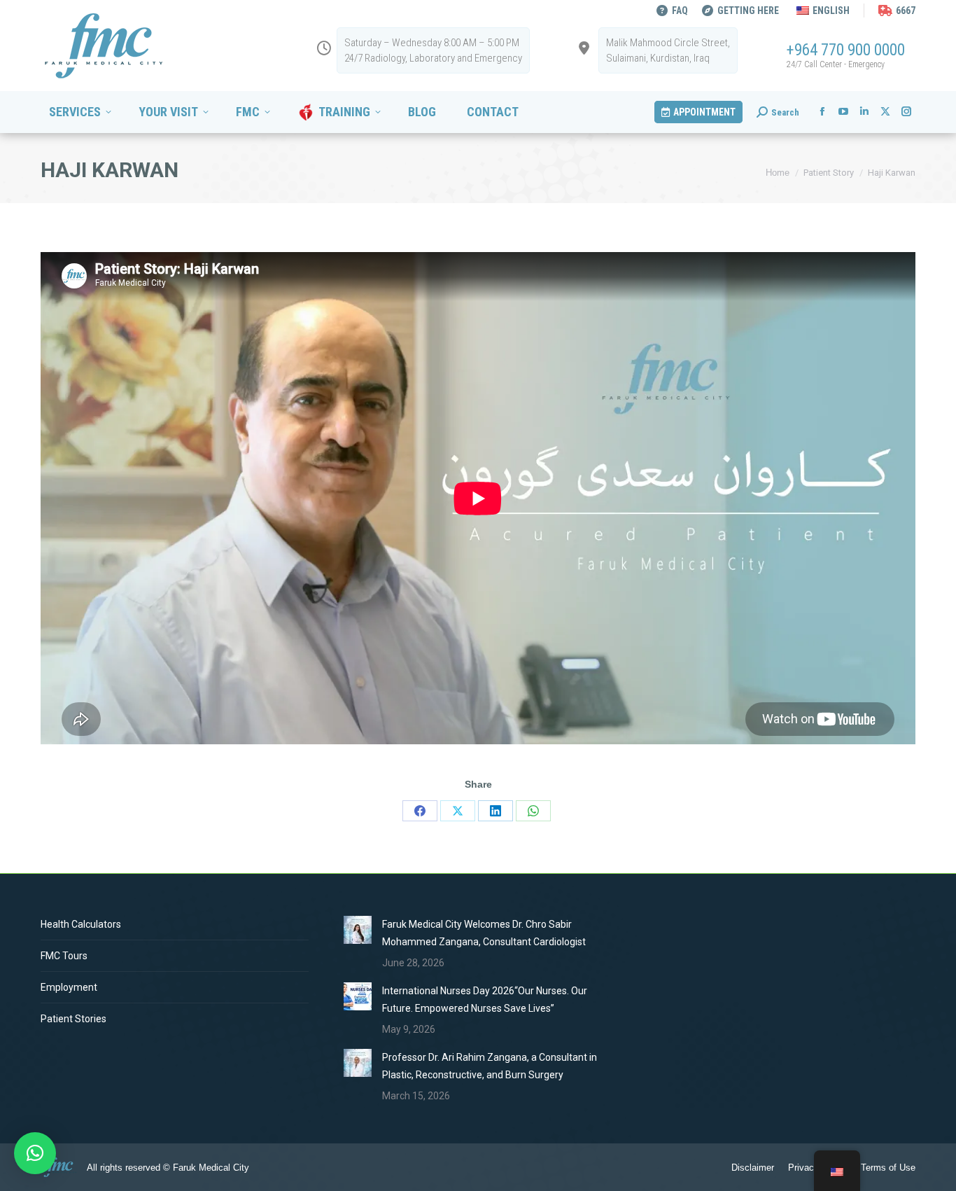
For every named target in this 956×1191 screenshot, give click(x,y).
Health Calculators (81, 924)
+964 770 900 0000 (846, 50)
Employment (69, 987)
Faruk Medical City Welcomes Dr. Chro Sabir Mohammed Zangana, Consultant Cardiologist (484, 933)
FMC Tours (64, 955)
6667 (905, 10)
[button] (35, 1153)
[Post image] (358, 930)
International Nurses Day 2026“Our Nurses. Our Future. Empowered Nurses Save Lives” (484, 999)
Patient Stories (73, 1018)
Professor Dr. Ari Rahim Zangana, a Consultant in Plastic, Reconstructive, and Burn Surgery (489, 1066)
